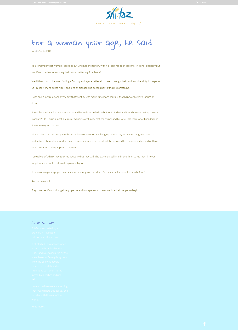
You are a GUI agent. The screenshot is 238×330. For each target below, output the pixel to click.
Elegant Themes (55, 324)
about (99, 23)
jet (35, 50)
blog (133, 23)
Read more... (38, 306)
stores (112, 23)
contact (123, 23)
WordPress (86, 324)
